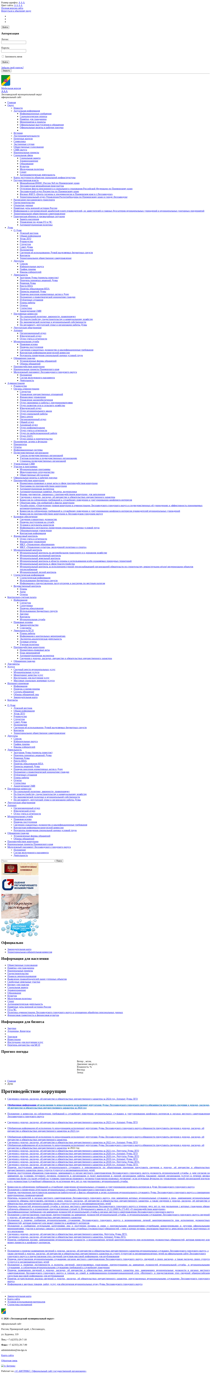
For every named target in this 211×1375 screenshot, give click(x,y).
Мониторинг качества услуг (28, 675)
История (18, 133)
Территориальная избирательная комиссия (29, 952)
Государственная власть (26, 180)
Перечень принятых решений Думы (39, 280)
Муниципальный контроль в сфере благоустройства (47, 564)
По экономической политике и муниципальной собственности (53, 322)
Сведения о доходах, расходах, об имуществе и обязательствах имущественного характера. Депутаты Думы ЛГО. (67, 1234)
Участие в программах (25, 466)
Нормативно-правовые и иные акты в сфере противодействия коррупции (59, 483)
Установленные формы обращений (38, 361)
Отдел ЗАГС (26, 436)
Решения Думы (28, 283)
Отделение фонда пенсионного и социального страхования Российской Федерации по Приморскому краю (76, 188)
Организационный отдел (33, 333)
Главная (11, 102)
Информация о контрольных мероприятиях (42, 636)
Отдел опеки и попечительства (36, 438)
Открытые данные (23, 205)
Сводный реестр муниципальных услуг (34, 669)
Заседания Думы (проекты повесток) (39, 277)
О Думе (18, 230)
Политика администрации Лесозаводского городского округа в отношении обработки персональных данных (65, 1012)
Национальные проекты (26, 152)
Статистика (26, 308)
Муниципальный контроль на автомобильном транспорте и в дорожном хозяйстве (63, 552)
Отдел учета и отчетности (33, 338)
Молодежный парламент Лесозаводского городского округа (45, 372)
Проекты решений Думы (33, 291)
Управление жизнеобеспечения (36, 400)
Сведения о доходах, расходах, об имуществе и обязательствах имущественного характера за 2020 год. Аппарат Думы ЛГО (72, 1153)
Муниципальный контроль (28, 550)
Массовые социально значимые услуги (34, 680)
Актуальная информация (27, 110)
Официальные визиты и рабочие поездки (41, 127)
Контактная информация (33, 533)
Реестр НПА (26, 286)
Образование (27, 163)
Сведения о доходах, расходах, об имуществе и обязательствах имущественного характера (67, 497)
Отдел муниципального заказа (36, 411)
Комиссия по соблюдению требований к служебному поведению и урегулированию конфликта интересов (76, 500)
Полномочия (26, 249)
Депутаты (19, 261)
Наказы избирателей (30, 272)
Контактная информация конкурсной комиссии (45, 352)
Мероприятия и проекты (33, 122)
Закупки (24, 614)
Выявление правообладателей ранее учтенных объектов (37, 979)
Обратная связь (9, 1360)
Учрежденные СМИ (24, 463)
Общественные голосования (29, 147)
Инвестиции (14, 1039)
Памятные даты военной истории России (35, 208)
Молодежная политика (32, 169)
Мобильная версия (11, 88)
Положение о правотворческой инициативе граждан (47, 297)
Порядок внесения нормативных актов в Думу (44, 294)
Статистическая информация (29, 575)
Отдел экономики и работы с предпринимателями (46, 402)
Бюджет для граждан (18, 984)
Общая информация (30, 236)
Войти (5, 27)
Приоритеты (20, 444)
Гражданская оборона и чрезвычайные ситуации (39, 216)
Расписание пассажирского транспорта (34, 199)
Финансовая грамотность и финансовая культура (33, 1015)
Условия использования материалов (26, 1301)
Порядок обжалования (31, 608)
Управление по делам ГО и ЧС (36, 222)
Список (24, 263)
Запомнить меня (13, 56)
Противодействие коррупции (29, 366)
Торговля (12, 1036)
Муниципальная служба (26, 341)
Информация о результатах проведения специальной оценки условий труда (59, 527)
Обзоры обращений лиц (26, 694)
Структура (25, 244)
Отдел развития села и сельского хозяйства (42, 405)
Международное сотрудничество (37, 472)
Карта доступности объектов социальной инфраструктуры (45, 177)
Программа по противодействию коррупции (43, 486)
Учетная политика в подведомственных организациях (48, 458)
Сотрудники (26, 605)
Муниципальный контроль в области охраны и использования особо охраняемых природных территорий (76, 561)
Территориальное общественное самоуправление (39, 213)
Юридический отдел (30, 336)
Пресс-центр (26, 416)
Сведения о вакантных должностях (38, 519)
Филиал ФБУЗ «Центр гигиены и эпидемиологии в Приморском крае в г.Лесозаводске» (66, 194)
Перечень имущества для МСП (23, 1045)
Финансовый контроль (26, 536)
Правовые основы (23, 622)
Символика (20, 141)
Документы (13, 664)
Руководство (26, 241)
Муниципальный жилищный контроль (40, 555)
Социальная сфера (23, 155)
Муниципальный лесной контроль (38, 572)
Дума (10, 227)
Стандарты (25, 627)
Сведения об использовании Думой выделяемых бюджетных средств (56, 252)
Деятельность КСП (24, 630)
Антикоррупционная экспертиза (37, 488)
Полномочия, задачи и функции (30, 441)
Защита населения (29, 219)
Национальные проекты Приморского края (36, 369)
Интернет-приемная (18, 683)
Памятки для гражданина (33, 119)
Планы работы (27, 302)
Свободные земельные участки (23, 981)
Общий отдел (27, 422)
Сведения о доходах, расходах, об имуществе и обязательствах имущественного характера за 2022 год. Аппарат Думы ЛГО (72, 1142)
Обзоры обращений (30, 363)
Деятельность (21, 274)
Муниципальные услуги (26, 672)
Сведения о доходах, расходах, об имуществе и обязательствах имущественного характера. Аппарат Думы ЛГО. (66, 1237)
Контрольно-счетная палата (21, 597)
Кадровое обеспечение (26, 516)
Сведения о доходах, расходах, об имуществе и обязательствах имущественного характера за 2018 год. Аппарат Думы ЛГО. (72, 1164)
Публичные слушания (31, 299)
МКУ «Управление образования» (37, 544)
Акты (23, 591)
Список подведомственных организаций (41, 455)
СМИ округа (20, 149)
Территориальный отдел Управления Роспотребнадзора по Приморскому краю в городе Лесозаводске (73, 197)
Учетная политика (29, 644)
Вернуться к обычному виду (16, 11)
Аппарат (18, 330)
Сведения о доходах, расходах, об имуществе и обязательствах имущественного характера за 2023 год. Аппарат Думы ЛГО (72, 1122)
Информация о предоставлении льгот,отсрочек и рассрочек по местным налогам (62, 583)
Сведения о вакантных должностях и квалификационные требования (56, 349)
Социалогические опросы (33, 116)
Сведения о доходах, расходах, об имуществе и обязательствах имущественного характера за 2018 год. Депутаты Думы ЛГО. (73, 1162)
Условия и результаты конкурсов (37, 525)
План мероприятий (30, 652)
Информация (20, 600)
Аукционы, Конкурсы (19, 1031)
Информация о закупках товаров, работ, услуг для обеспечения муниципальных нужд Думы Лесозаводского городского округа (74, 1284)
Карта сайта (13, 1299)
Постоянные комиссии (26, 313)
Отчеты (24, 305)
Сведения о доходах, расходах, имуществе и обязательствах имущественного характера (66, 658)
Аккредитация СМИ (30, 311)
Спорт (23, 172)
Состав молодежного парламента (37, 377)
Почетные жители (23, 138)
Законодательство (29, 625)
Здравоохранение (29, 161)
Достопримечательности (27, 135)
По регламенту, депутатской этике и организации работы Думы (53, 324)
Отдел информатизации (32, 427)
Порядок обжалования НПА (35, 288)
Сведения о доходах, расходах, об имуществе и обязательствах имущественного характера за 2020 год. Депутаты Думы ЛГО (73, 1156)
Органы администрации (26, 388)
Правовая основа (29, 344)
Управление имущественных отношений (41, 394)
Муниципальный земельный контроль (40, 558)
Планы (23, 589)
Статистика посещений (19, 1304)
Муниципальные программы (35, 469)
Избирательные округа (32, 266)
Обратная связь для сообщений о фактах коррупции (47, 502)
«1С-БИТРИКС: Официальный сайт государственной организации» (50, 1371)
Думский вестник (29, 233)
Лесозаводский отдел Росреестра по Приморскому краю (49, 191)
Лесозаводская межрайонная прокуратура (42, 186)
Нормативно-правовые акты (35, 650)
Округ (10, 105)
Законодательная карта (26, 697)
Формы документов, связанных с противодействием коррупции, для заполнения (62, 494)
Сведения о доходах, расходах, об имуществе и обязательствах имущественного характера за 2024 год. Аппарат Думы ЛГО (72, 1099)
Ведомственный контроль (27, 586)
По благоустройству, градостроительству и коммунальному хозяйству (56, 319)
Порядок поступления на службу (37, 522)
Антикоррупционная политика (36, 224)
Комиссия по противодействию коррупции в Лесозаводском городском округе (61, 513)
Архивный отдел (29, 425)
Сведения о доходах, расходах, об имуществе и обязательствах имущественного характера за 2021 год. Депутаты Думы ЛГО (73, 1150)
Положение (26, 375)
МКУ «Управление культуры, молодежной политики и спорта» (53, 547)
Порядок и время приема (27, 689)
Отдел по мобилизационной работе (38, 433)
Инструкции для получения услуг (31, 677)
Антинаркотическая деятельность (37, 174)
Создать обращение (24, 691)
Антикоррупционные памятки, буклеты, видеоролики (48, 491)
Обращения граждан (24, 358)
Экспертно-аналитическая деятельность (41, 639)
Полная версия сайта (12, 8)
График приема (28, 269)
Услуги (11, 666)
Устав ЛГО (25, 238)
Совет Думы (26, 247)
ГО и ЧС (12, 1009)
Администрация (16, 383)
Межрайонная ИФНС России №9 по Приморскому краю (50, 183)
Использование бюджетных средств (39, 580)
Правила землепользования (21, 976)
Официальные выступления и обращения (42, 124)
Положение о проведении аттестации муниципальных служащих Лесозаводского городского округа (60, 1189)
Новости (18, 108)
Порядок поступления (31, 347)
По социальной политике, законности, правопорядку (48, 316)
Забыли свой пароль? (12, 67)
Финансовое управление (33, 397)
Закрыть (6, 70)
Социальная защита (30, 158)
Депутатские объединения (27, 327)
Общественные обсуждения (34, 475)
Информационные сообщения (35, 113)
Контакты (25, 255)
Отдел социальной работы (34, 413)
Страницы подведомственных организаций (43, 461)
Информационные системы (28, 450)
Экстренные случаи (24, 144)
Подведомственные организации (31, 452)
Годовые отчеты (28, 641)
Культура (24, 166)
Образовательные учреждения (36, 530)
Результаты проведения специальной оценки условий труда (51, 355)
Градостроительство (24, 202)
